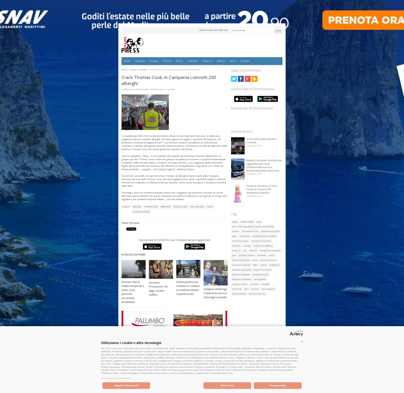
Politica (167, 61)
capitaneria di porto (270, 231)
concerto (236, 245)
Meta (255, 264)
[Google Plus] (248, 79)
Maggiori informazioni (126, 385)
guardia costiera (247, 255)
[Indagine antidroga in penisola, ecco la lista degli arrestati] (216, 272)
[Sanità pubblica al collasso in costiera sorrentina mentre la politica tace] (188, 269)
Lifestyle (192, 61)
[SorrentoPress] (132, 45)
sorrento (254, 284)
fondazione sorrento (270, 250)
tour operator (197, 206)
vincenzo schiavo (141, 211)
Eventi (179, 61)
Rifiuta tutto (227, 385)
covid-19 (236, 250)
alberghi (137, 206)
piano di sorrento (262, 269)
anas (259, 221)
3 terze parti (117, 348)
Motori (221, 61)
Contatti (245, 61)
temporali (237, 288)
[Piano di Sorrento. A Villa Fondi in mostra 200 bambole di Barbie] (238, 201)
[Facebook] (241, 79)
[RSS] (254, 79)
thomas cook (180, 206)
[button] (302, 342)
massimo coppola (241, 264)
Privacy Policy (108, 378)
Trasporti (207, 61)
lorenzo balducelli (241, 260)
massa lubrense (268, 260)
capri (234, 236)
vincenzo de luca (257, 293)
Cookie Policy (124, 378)
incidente (261, 255)
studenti (265, 284)
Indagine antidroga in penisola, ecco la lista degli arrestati (215, 293)
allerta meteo (247, 221)
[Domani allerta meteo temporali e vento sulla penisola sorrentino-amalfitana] (134, 269)
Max (161, 89)
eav (245, 250)
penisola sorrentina (241, 269)
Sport (232, 61)
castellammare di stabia (264, 236)
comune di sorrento (261, 240)
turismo (255, 288)
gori (234, 255)
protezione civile (260, 274)
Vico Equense (268, 288)
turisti (210, 206)
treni (246, 288)
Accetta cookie (278, 385)
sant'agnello (260, 279)
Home (127, 61)
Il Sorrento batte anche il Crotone (261, 140)
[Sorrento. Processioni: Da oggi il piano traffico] (161, 269)
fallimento (166, 206)
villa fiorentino (239, 293)
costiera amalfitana (263, 245)
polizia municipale (241, 274)
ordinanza (274, 264)
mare (255, 260)
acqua (235, 221)
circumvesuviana (240, 240)
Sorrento (142, 69)
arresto (235, 231)
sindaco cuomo (239, 284)
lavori (271, 255)
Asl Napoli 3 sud (250, 231)
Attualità (140, 61)
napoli (263, 264)
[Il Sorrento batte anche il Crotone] (238, 153)
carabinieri (244, 236)
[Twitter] (234, 79)
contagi (247, 245)
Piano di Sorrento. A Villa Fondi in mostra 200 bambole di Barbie (262, 189)
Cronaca (153, 61)
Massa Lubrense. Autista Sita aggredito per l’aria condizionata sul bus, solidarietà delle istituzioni (264, 165)
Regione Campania (241, 279)
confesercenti (151, 206)
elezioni (253, 250)
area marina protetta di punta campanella (253, 226)
